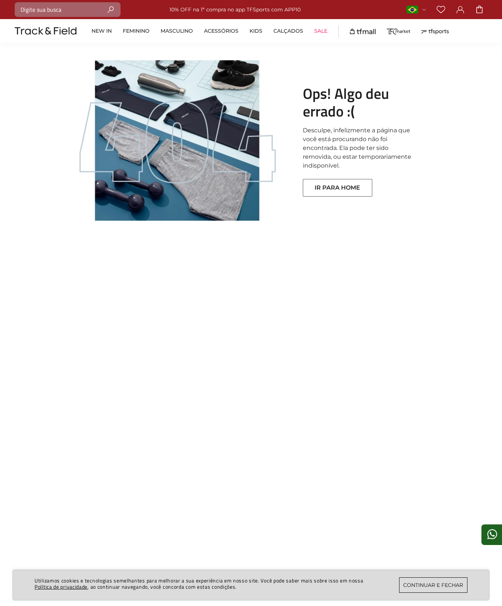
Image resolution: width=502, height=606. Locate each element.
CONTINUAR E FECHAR (433, 585)
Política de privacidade (61, 587)
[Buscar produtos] (111, 9)
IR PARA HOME (337, 187)
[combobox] (68, 9)
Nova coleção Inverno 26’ (285, 9)
